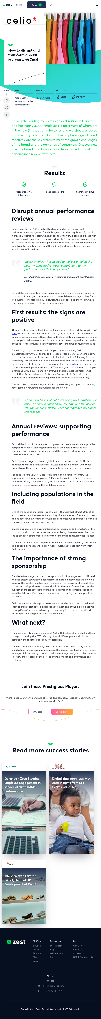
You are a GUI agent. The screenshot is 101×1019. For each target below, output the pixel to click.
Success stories (57, 945)
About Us (77, 949)
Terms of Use (47, 1009)
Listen (36, 949)
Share (36, 957)
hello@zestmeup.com (53, 985)
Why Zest (37, 711)
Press (52, 957)
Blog (52, 949)
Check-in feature (73, 363)
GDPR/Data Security (83, 957)
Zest (14, 333)
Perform (37, 953)
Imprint (58, 1009)
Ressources (55, 941)
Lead (35, 961)
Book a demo (62, 711)
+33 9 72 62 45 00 (53, 990)
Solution (37, 945)
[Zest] (6, 5)
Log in (19, 5)
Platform (37, 941)
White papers (56, 953)
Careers (77, 953)
